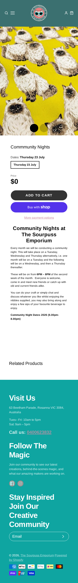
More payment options (39, 217)
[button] (34, 128)
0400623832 (39, 432)
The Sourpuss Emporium (37, 555)
